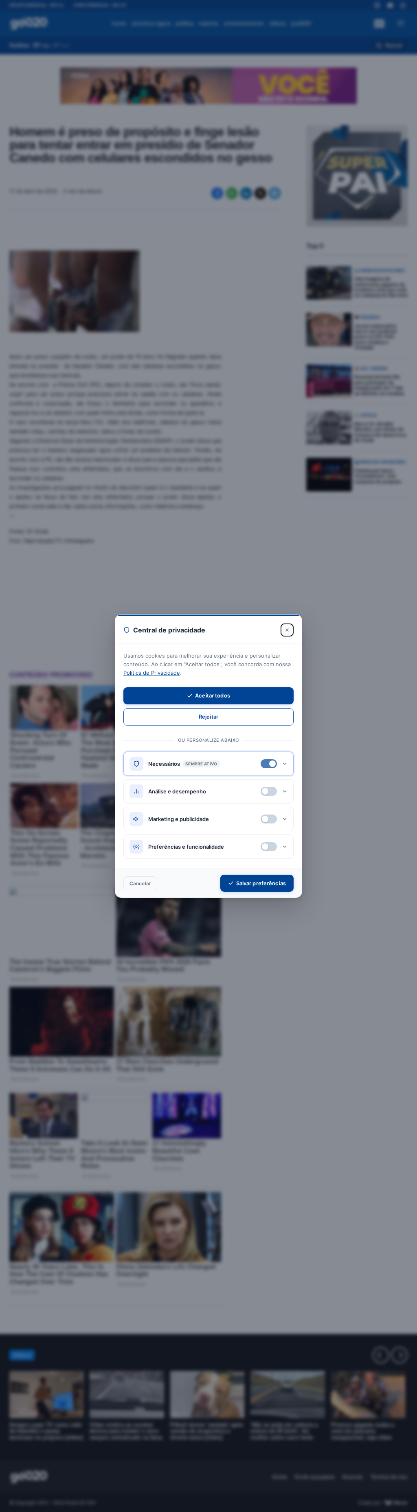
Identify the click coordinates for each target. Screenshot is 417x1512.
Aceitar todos (212, 695)
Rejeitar (208, 716)
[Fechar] (287, 630)
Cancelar (140, 883)
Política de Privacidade (151, 672)
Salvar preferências (261, 883)
